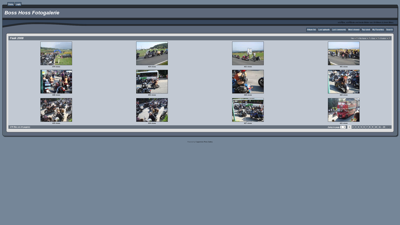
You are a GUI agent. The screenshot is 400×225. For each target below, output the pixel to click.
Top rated (366, 30)
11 (380, 127)
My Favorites (378, 30)
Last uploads (324, 30)
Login (18, 4)
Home (10, 4)
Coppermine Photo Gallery (204, 142)
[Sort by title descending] (357, 38)
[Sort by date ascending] (376, 38)
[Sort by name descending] (369, 38)
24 (384, 127)
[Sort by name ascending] (367, 38)
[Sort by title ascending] (355, 38)
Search (389, 30)
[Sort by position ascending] (387, 38)
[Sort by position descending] (389, 38)
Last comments (339, 30)
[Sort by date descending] (378, 38)
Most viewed (353, 30)
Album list (311, 30)
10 (376, 127)
